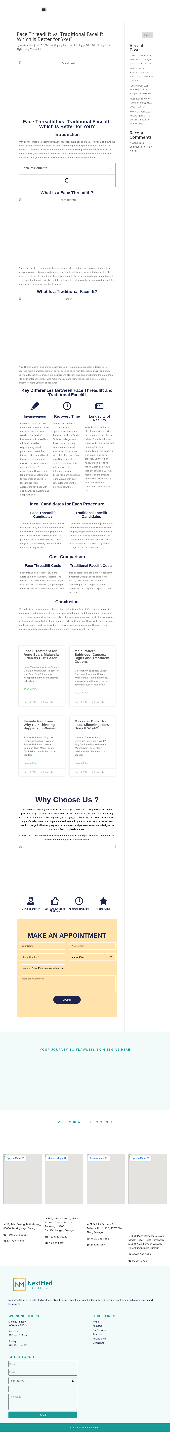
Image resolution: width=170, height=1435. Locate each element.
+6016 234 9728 (58, 1236)
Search (147, 35)
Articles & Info (99, 1338)
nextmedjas (26, 45)
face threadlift (67, 149)
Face (65, 45)
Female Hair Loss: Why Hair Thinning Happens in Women (40, 724)
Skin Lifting (98, 45)
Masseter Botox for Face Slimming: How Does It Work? (92, 724)
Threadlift (35, 49)
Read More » (30, 689)
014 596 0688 (143, 1254)
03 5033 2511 (97, 1245)
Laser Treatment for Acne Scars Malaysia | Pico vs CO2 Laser (41, 654)
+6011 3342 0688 (17, 1234)
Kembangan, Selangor (62, 1230)
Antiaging (56, 45)
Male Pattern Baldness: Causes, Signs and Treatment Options (92, 656)
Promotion (98, 1334)
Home (96, 1321)
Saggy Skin (84, 45)
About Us (97, 1325)
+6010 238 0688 (99, 1238)
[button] (44, 9)
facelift (73, 45)
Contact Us (98, 1342)
